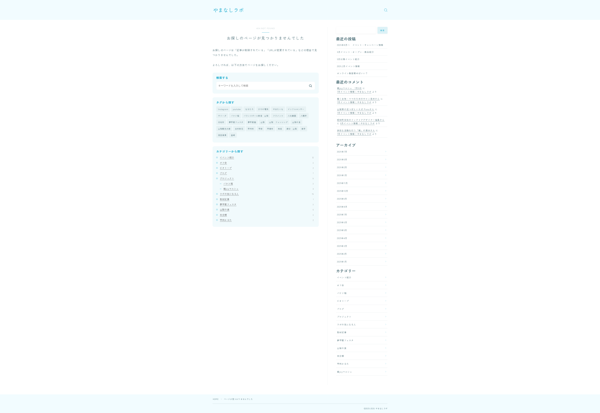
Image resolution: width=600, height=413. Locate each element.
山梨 (263, 122)
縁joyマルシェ (268, 188)
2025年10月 (342, 190)
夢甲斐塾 (252, 122)
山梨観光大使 (224, 128)
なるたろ (249, 109)
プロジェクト (267, 178)
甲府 (261, 128)
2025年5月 (342, 230)
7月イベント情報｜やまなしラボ (354, 91)
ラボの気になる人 (267, 193)
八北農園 (292, 115)
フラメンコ (278, 115)
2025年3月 (342, 245)
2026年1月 (342, 175)
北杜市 (221, 122)
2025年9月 (342, 198)
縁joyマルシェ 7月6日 (349, 88)
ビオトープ (267, 167)
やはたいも (278, 109)
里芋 (303, 128)
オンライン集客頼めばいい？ (352, 73)
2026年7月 (342, 151)
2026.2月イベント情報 (348, 66)
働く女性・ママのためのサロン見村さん (358, 98)
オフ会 (267, 162)
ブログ (267, 173)
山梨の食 (296, 122)
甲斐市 (270, 128)
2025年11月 (342, 183)
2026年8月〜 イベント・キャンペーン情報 (360, 44)
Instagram (223, 109)
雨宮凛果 (222, 135)
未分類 (267, 214)
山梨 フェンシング (278, 122)
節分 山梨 (292, 128)
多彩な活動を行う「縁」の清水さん (356, 130)
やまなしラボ (228, 10)
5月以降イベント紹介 (348, 59)
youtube (237, 109)
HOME (216, 399)
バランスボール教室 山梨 (256, 115)
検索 (382, 30)
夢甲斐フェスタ (236, 122)
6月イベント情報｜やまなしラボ (357, 123)
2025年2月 (342, 253)
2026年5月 (342, 159)
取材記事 (267, 199)
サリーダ (222, 115)
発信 (280, 128)
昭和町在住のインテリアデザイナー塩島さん (361, 119)
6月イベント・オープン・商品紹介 (355, 52)
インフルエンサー (296, 109)
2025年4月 (342, 238)
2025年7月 (342, 214)
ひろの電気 (263, 109)
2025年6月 (342, 222)
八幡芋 (304, 115)
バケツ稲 (235, 115)
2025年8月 (342, 206)
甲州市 (251, 128)
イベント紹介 (267, 157)
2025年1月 (342, 261)
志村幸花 (239, 128)
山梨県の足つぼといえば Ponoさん (355, 109)
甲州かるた (267, 220)
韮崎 (233, 135)
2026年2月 (342, 167)
